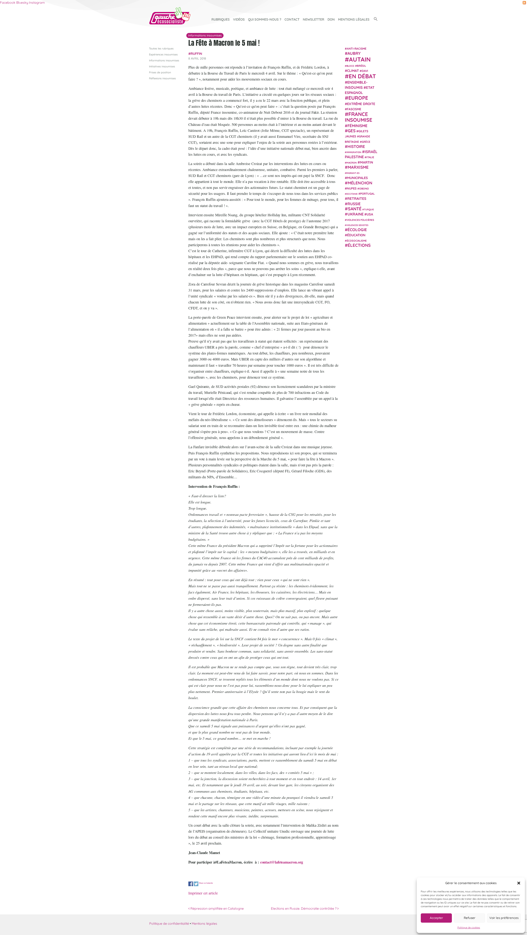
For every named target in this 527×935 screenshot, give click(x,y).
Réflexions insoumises (162, 78)
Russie (354, 203)
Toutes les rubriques (161, 48)
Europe (358, 98)
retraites (356, 198)
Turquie (369, 209)
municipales (357, 178)
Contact (292, 19)
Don (331, 19)
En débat (362, 76)
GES (352, 130)
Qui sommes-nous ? (264, 19)
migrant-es (352, 173)
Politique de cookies (468, 927)
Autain (360, 59)
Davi (365, 71)
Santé (354, 208)
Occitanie (352, 193)
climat (353, 71)
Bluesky (22, 2)
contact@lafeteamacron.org (281, 862)
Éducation (356, 235)
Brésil (361, 65)
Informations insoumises (164, 60)
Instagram (37, 2)
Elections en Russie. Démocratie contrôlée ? (304, 908)
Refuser (469, 918)
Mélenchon (360, 182)
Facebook (7, 2)
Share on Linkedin (206, 883)
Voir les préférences (504, 918)
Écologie (357, 229)
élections (359, 245)
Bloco (350, 65)
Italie (370, 157)
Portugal (367, 193)
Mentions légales (354, 19)
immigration (353, 152)
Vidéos (239, 19)
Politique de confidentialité (169, 923)
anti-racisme (356, 48)
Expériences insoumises (163, 54)
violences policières (360, 219)
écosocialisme (357, 240)
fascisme (354, 109)
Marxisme (358, 167)
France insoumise (358, 117)
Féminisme (357, 125)
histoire (356, 146)
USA (370, 214)
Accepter (436, 918)
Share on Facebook (190, 884)
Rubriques (220, 19)
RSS (524, 2)
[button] (519, 883)
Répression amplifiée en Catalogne (217, 908)
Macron (351, 162)
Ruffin (196, 53)
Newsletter (313, 19)
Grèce (366, 141)
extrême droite (361, 104)
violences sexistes (357, 225)
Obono (364, 188)
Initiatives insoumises (162, 66)
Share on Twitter (196, 884)
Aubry (354, 53)
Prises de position (160, 72)
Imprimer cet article (203, 893)
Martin (366, 162)
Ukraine (355, 214)
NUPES (352, 188)
